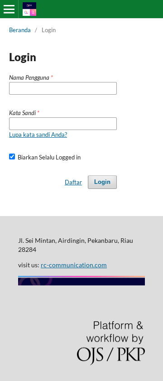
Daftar (73, 182)
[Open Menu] (9, 9)
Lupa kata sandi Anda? (38, 134)
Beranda (20, 30)
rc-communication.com (74, 265)
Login (102, 181)
